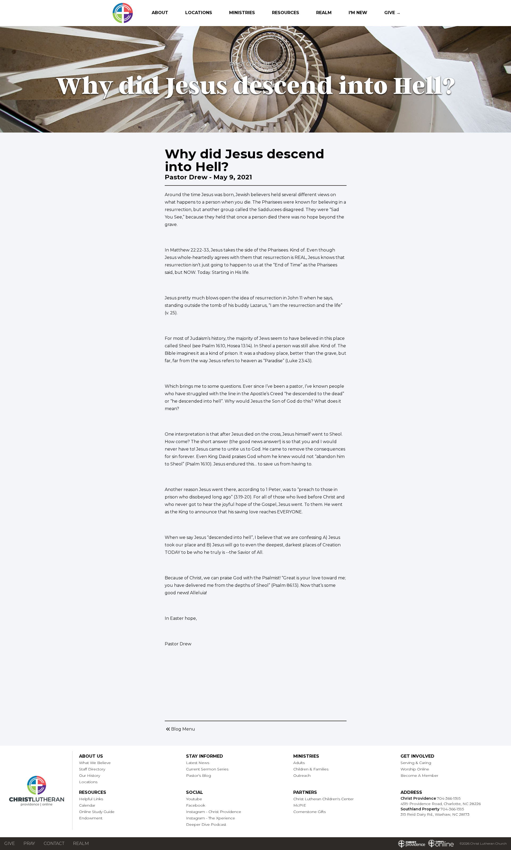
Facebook (195, 805)
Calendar (87, 805)
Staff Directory (92, 769)
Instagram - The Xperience (210, 818)
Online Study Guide (96, 811)
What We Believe (95, 762)
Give (9, 843)
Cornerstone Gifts (309, 811)
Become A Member (419, 775)
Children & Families (310, 769)
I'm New (358, 12)
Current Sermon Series (207, 769)
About (160, 12)
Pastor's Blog (198, 775)
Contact (54, 843)
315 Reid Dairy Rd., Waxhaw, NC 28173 (435, 814)
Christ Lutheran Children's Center (323, 799)
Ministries (242, 12)
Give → (392, 12)
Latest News (197, 762)
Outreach (302, 775)
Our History (89, 775)
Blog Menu (180, 729)
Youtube (194, 799)
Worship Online (415, 769)
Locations (198, 12)
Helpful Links (91, 799)
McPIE (299, 805)
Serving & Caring (416, 762)
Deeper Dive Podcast (206, 824)
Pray (29, 843)
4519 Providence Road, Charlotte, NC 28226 (441, 803)
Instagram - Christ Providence (213, 811)
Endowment (90, 818)
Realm (324, 12)
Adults (299, 762)
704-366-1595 (448, 798)
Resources (285, 12)
